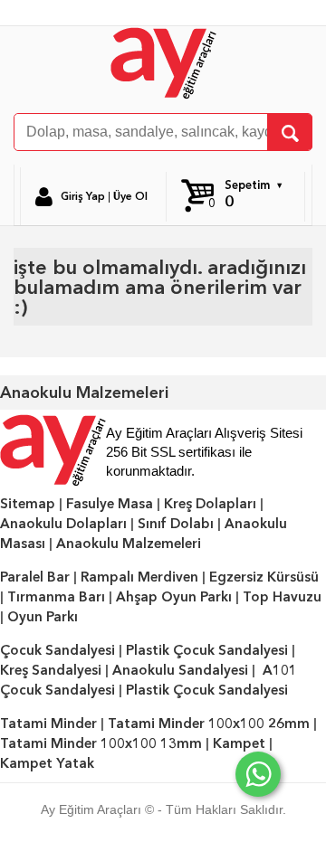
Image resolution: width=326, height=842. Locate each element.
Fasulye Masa (109, 504)
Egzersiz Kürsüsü (264, 577)
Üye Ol (130, 196)
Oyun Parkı (42, 617)
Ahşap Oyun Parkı (174, 597)
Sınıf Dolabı (176, 524)
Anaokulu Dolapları (63, 524)
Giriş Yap (83, 196)
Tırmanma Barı (56, 597)
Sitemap (27, 504)
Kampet (239, 743)
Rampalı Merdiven (139, 577)
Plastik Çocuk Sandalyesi (207, 650)
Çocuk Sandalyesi (57, 650)
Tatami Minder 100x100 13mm (101, 743)
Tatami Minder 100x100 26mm (209, 723)
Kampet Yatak (47, 763)
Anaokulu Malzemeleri (128, 543)
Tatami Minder (48, 723)
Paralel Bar (35, 577)
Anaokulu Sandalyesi (180, 670)
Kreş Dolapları (210, 504)
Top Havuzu (282, 597)
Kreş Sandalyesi (50, 670)
